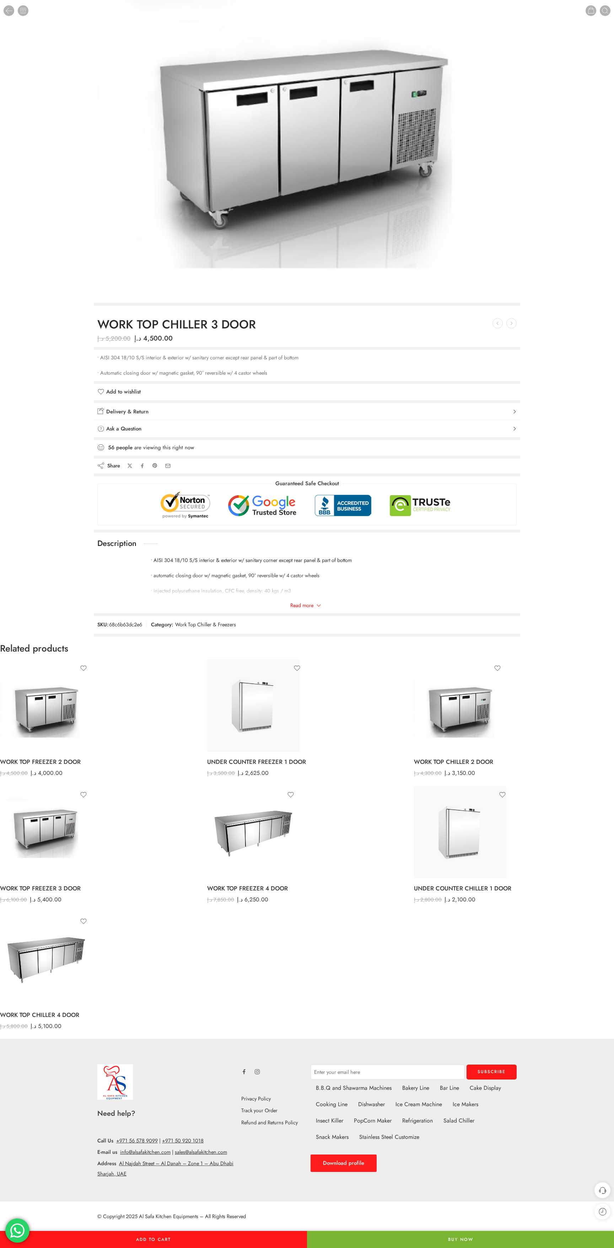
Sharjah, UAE (111, 1173)
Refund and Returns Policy (269, 1122)
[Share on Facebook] (142, 465)
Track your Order (259, 1110)
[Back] (9, 10)
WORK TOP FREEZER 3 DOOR (40, 888)
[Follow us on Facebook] (244, 1072)
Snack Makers (332, 1137)
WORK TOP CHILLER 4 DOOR (39, 1015)
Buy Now (460, 1239)
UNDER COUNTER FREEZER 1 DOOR (256, 761)
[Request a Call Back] (602, 1190)
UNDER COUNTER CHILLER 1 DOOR (462, 888)
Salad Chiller (458, 1120)
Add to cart (153, 1239)
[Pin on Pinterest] (155, 465)
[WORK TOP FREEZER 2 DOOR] (511, 323)
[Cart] (591, 10)
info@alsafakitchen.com (145, 1152)
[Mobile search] (605, 10)
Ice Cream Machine (418, 1104)
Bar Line (449, 1088)
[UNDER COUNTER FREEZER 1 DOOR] (256, 705)
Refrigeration (417, 1120)
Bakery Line (415, 1088)
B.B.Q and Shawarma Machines (354, 1088)
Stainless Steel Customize (389, 1137)
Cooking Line (332, 1104)
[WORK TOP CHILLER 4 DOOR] (46, 958)
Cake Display (485, 1088)
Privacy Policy (256, 1098)
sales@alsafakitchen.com (201, 1152)
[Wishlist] (83, 668)
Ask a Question (122, 429)
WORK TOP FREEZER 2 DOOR (40, 761)
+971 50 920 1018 (183, 1140)
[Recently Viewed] (602, 1212)
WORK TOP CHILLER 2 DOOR (453, 761)
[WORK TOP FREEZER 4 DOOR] (253, 832)
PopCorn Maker (373, 1120)
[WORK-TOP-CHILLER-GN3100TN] (307, 151)
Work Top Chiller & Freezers (205, 624)
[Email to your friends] (168, 466)
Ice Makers (465, 1104)
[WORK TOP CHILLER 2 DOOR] (497, 323)
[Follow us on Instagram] (257, 1071)
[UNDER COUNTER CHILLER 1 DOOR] (462, 832)
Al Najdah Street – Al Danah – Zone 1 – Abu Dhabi (176, 1163)
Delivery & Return (126, 412)
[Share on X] (130, 465)
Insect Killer (329, 1120)
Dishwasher (371, 1104)
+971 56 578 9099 (137, 1140)
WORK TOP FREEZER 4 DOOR (247, 888)
